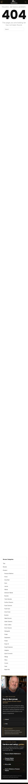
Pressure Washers (8, 573)
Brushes (6, 615)
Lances (6, 586)
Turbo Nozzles (8, 599)
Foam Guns (7, 608)
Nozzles (6, 596)
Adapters (6, 650)
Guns (5, 583)
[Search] (25, 2)
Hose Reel (6, 580)
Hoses (6, 576)
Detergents (7, 631)
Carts (5, 666)
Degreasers (7, 637)
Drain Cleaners (8, 628)
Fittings (6, 656)
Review (5, 567)
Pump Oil (6, 644)
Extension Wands (8, 592)
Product (5, 570)
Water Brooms (8, 618)
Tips (4, 563)
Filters (5, 660)
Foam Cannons (8, 605)
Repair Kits (7, 669)
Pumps (6, 640)
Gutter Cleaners (8, 621)
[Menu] (2, 2)
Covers (6, 663)
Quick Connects (8, 653)
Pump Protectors (8, 647)
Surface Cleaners (8, 602)
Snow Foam (7, 612)
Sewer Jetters (7, 624)
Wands (6, 589)
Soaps (6, 634)
